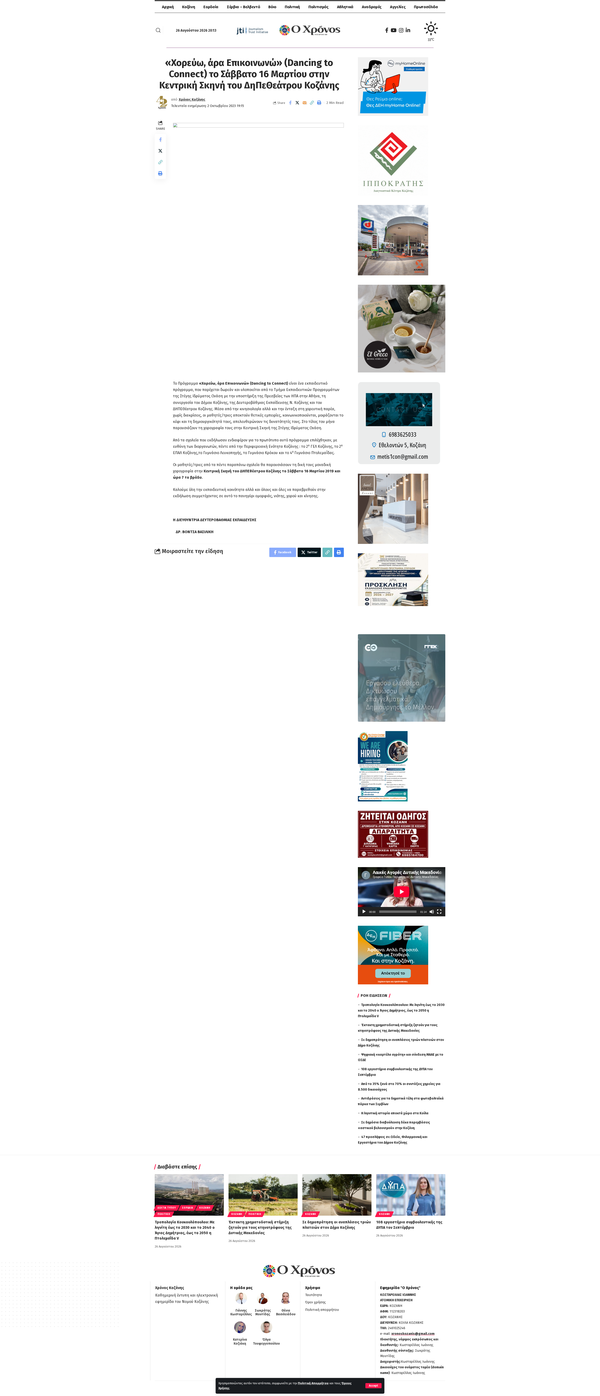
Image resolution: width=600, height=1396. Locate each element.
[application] (401, 891)
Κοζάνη (204, 1207)
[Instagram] (401, 30)
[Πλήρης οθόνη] (439, 911)
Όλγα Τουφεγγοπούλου (266, 1342)
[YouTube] (394, 30)
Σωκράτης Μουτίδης (263, 1312)
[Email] (304, 102)
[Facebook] (387, 30)
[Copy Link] (312, 102)
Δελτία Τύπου (167, 1207)
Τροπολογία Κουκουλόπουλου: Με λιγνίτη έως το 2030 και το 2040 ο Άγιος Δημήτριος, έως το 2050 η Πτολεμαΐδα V (401, 1010)
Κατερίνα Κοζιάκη (240, 1342)
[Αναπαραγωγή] (364, 911)
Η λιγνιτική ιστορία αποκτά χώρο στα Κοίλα (394, 1113)
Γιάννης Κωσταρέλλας (241, 1312)
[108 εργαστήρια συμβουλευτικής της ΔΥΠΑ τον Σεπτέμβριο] (410, 1195)
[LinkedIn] (408, 30)
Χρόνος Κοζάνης (192, 99)
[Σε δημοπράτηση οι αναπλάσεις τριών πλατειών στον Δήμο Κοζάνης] (336, 1195)
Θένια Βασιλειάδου (286, 1312)
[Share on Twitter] (297, 102)
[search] (158, 30)
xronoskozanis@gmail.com (413, 1334)
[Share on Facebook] (290, 102)
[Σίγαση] (431, 911)
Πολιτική (164, 1214)
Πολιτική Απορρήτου (313, 1383)
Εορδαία (187, 1207)
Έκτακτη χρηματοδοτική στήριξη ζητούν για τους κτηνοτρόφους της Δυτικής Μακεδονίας (260, 1227)
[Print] (319, 102)
